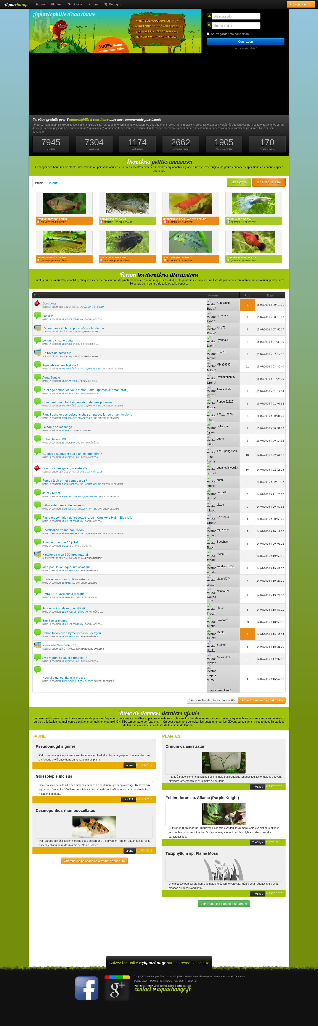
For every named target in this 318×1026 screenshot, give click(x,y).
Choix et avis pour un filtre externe (65, 579)
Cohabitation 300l (54, 439)
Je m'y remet (51, 493)
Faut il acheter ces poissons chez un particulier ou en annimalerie (87, 414)
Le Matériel (68, 583)
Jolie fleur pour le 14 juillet (60, 542)
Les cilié (47, 315)
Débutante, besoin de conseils (63, 505)
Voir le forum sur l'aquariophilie (262, 700)
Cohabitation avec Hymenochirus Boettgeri (71, 633)
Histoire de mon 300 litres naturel (65, 554)
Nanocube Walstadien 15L (60, 645)
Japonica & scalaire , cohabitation (65, 608)
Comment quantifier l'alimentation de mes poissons (77, 402)
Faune (39, 183)
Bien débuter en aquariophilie (79, 418)
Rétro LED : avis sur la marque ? (64, 594)
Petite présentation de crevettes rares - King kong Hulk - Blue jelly (87, 517)
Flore (53, 183)
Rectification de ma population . (63, 530)
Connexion (245, 41)
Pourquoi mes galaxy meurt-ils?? (64, 468)
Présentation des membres (77, 681)
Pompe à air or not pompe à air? (64, 480)
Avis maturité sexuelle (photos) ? (64, 657)
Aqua (16, 4)
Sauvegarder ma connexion (230, 34)
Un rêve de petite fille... (58, 352)
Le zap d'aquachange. (57, 427)
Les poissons (69, 344)
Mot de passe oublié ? (245, 48)
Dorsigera (49, 303)
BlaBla (65, 430)
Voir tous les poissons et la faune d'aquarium (94, 861)
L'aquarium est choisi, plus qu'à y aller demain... (75, 328)
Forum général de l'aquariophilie (81, 369)
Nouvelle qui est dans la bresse (63, 677)
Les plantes (68, 381)
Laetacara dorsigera (92, 307)
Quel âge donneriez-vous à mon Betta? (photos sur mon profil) (85, 390)
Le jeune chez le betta (57, 340)
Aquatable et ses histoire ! (60, 365)
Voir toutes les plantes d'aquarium (224, 903)
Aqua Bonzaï (51, 377)
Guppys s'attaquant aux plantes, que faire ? (72, 453)
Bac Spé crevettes (54, 620)
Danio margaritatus (91, 472)
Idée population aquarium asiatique (66, 567)
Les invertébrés (71, 319)
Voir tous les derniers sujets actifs (212, 700)
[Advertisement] (159, 84)
